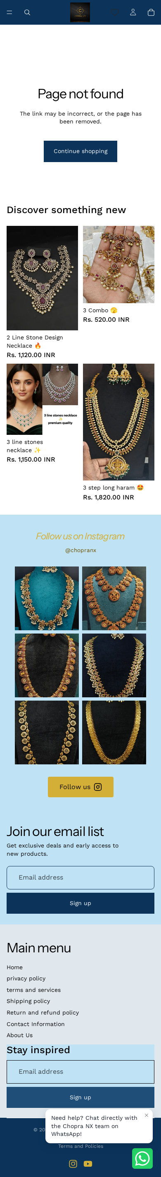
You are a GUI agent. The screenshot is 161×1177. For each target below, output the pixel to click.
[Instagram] (73, 1164)
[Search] (27, 12)
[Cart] (151, 12)
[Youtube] (88, 1164)
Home (15, 967)
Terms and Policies (80, 1146)
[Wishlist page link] (115, 12)
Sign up (80, 903)
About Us (20, 1035)
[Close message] (146, 1115)
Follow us (74, 787)
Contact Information (36, 1024)
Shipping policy (28, 1001)
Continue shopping (80, 151)
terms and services (34, 990)
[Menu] (9, 12)
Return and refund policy (43, 1012)
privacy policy (26, 978)
